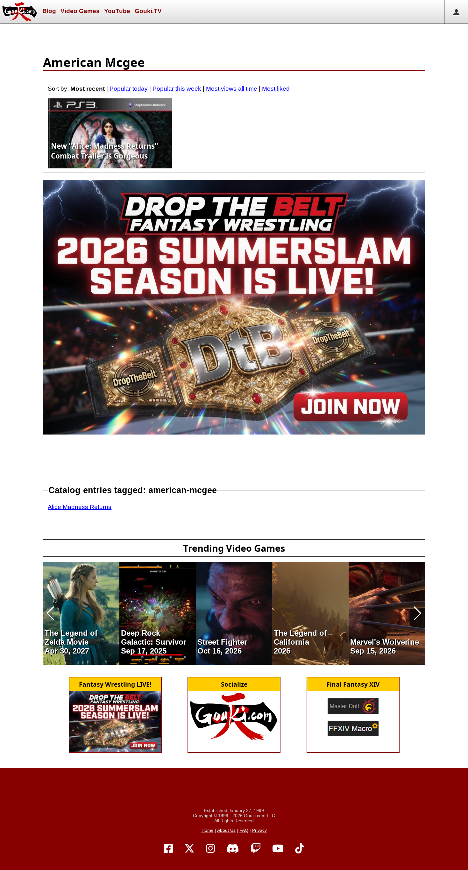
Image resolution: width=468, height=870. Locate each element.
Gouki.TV (148, 11)
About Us (226, 830)
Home (208, 830)
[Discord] (232, 848)
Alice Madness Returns (79, 507)
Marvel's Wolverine (384, 642)
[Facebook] (168, 848)
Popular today (129, 88)
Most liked (276, 88)
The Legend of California (300, 637)
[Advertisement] (234, 38)
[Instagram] (210, 848)
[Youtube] (278, 848)
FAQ (243, 830)
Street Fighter (222, 642)
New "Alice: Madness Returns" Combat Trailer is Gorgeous (104, 151)
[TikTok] (299, 848)
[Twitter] (189, 848)
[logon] (456, 12)
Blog (49, 11)
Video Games (80, 11)
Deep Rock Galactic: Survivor (153, 637)
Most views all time (231, 88)
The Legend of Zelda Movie (71, 637)
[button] (50, 613)
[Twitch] (256, 848)
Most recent (87, 88)
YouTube (117, 11)
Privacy (259, 830)
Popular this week (176, 88)
